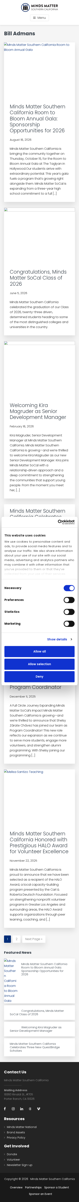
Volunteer (13, 1160)
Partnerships (33, 1187)
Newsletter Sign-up (19, 1165)
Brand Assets (16, 1132)
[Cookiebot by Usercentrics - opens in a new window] (58, 522)
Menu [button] (42, 18)
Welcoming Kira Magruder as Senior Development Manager (38, 411)
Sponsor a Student (56, 1187)
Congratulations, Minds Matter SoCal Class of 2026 (38, 277)
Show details (57, 639)
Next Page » (33, 940)
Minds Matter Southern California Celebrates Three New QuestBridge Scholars (35, 1047)
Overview (16, 1187)
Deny (39, 677)
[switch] (69, 600)
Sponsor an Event (40, 1194)
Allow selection (39, 664)
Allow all (39, 651)
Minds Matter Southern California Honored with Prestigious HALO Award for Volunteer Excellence (39, 842)
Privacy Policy (16, 1137)
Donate (12, 1154)
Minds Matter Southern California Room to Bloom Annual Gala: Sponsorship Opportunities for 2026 (37, 118)
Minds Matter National (22, 1127)
